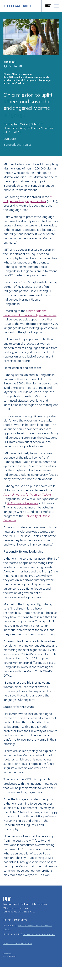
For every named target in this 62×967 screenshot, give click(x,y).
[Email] (20, 66)
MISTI (21, 925)
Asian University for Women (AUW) (27, 494)
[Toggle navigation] (56, 6)
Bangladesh (11, 144)
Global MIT (17, 5)
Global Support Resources (39, 934)
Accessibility (7, 953)
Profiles (27, 144)
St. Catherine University (22, 503)
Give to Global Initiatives (17, 943)
